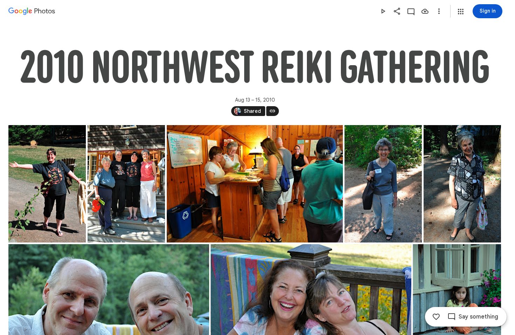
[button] (461, 12)
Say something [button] (478, 316)
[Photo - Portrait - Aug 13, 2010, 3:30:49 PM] (47, 183)
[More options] (439, 11)
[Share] (397, 11)
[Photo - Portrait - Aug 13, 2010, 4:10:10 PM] (383, 183)
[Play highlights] (383, 11)
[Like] (436, 317)
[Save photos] (425, 11)
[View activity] (411, 11)
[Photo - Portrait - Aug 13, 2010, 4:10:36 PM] (462, 183)
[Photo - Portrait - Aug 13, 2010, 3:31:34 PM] (126, 183)
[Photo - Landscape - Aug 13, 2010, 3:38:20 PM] (255, 183)
